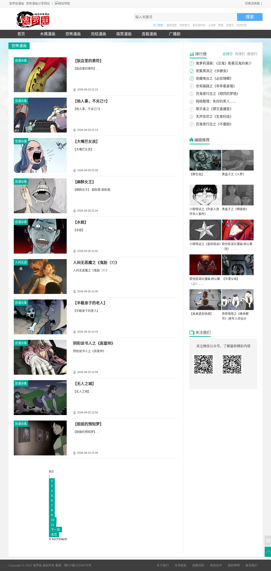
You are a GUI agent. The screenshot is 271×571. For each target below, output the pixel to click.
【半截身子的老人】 (90, 303)
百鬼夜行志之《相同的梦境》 (218, 94)
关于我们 (163, 565)
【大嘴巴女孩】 (86, 141)
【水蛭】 (80, 222)
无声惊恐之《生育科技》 (214, 116)
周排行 (252, 54)
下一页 (55, 529)
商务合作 (216, 565)
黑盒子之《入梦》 (234, 174)
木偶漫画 (46, 34)
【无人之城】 (84, 384)
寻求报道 (180, 565)
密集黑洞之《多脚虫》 (213, 71)
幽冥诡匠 (172, 25)
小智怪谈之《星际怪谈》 (205, 244)
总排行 (228, 54)
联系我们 (251, 565)
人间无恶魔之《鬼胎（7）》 (96, 263)
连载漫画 (148, 34)
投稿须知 (198, 565)
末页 (54, 534)
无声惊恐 (241, 25)
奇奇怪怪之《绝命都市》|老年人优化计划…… (235, 318)
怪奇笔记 (185, 25)
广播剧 (173, 34)
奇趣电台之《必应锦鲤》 (214, 78)
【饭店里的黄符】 (88, 61)
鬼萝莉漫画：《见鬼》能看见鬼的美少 (224, 63)
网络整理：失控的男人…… (216, 101)
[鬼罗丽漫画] (34, 27)
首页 (21, 34)
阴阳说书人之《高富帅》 (94, 343)
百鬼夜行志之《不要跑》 (214, 124)
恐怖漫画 (72, 34)
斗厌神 (212, 25)
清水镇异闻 (198, 25)
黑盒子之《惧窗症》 (235, 209)
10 (52, 520)
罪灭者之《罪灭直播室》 (214, 109)
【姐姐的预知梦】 (88, 424)
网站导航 (64, 3)
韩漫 (220, 25)
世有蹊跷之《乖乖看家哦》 (216, 86)
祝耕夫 (230, 25)
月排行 (240, 54)
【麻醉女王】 (84, 182)
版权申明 (234, 565)
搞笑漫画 (122, 34)
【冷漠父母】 (231, 278)
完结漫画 (97, 34)
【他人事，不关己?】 (91, 101)
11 (52, 524)
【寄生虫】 (196, 174)
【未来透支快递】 (201, 313)
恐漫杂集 (21, 60)
